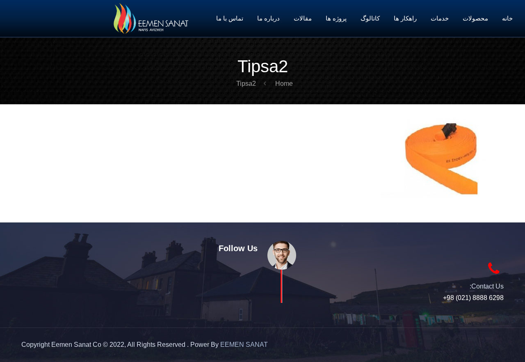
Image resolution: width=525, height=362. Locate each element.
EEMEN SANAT (244, 344)
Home (284, 83)
